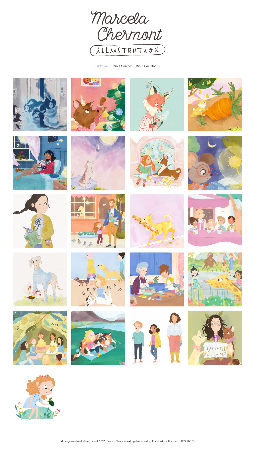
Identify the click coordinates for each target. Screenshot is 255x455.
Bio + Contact (122, 66)
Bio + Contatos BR (148, 66)
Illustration (102, 66)
